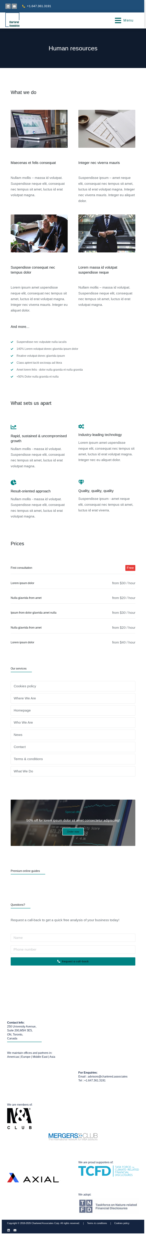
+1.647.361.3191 (39, 6)
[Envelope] (14, 6)
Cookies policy (121, 1223)
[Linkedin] (8, 1230)
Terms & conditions (97, 1223)
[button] (124, 20)
